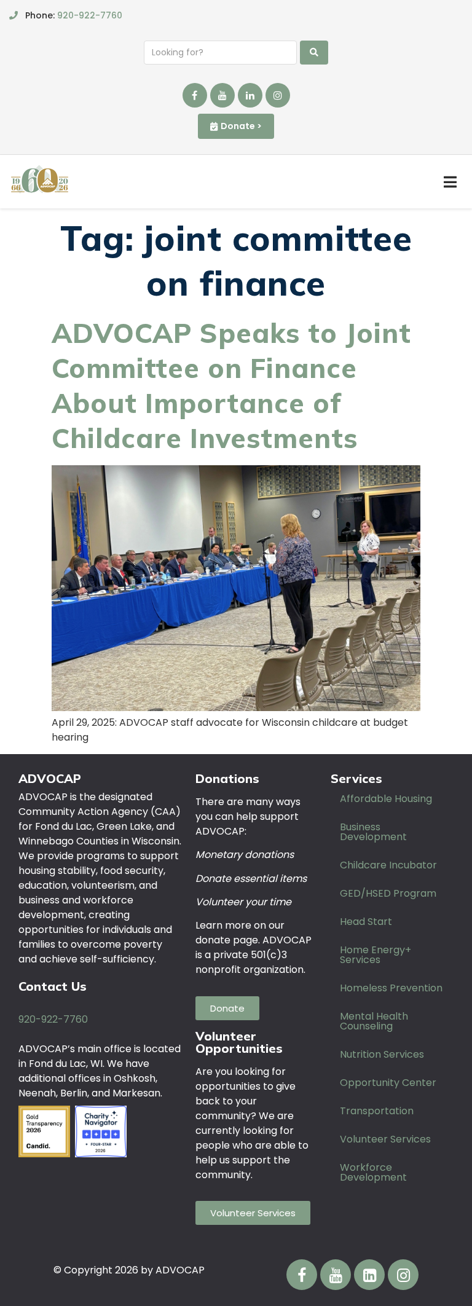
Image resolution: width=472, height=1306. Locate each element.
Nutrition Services (382, 1054)
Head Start (366, 922)
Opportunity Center (388, 1083)
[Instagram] (278, 95)
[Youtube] (222, 95)
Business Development (373, 832)
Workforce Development (373, 1172)
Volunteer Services (385, 1139)
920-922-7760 (89, 15)
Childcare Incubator (388, 865)
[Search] (314, 53)
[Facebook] (195, 95)
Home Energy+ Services (375, 955)
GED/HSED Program (388, 893)
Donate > (241, 126)
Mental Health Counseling (374, 1021)
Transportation (377, 1111)
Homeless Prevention (391, 988)
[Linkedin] (250, 95)
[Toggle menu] (450, 181)
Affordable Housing (386, 799)
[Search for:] (220, 53)
